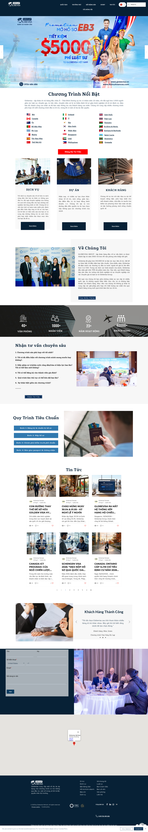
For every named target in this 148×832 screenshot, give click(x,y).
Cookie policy (46, 807)
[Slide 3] (105, 637)
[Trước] (76, 622)
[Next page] (86, 590)
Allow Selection (126, 829)
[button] (28, 139)
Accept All (138, 829)
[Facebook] (107, 804)
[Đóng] (145, 828)
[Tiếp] (129, 622)
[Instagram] (113, 804)
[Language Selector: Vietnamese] (122, 4)
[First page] (57, 590)
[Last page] (91, 590)
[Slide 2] (102, 637)
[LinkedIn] (110, 804)
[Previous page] (61, 590)
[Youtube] (116, 804)
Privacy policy (36, 807)
